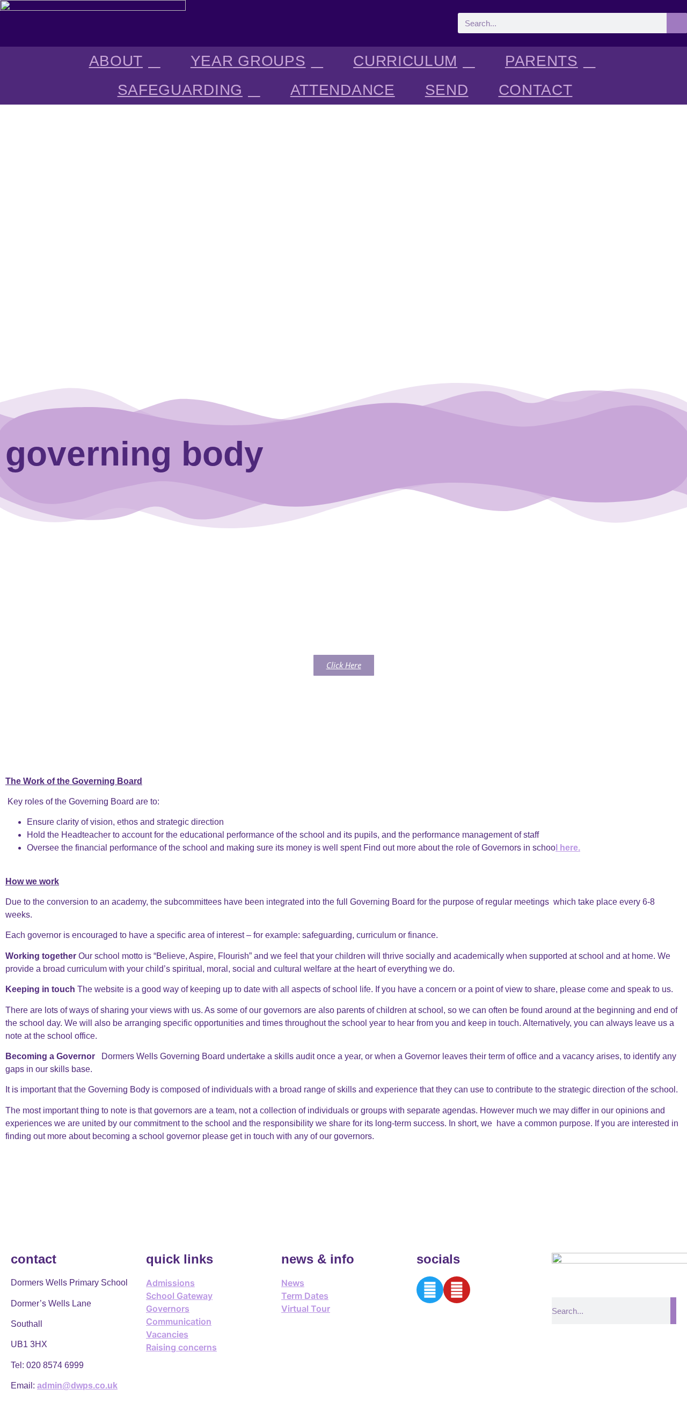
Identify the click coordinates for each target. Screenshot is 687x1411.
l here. (568, 847)
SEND (447, 90)
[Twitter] (429, 1289)
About (116, 61)
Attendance (342, 90)
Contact (536, 90)
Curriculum (405, 61)
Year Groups (248, 61)
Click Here (343, 665)
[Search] (677, 23)
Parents (541, 61)
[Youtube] (456, 1289)
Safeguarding (180, 90)
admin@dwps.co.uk (77, 1385)
